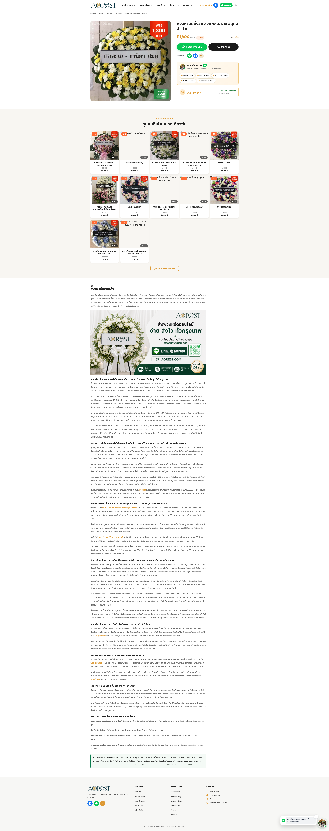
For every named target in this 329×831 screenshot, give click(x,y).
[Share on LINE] (189, 55)
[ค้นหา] (236, 5)
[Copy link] (201, 55)
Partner (186, 5)
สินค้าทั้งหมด (175, 805)
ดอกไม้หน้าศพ (144, 5)
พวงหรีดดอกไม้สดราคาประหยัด (111, 537)
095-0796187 (206, 5)
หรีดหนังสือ (139, 810)
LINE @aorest (100, 635)
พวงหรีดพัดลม (96, 662)
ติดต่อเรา (173, 5)
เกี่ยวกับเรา (174, 810)
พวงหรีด (159, 5)
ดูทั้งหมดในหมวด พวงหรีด (164, 268)
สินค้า (101, 14)
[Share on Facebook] (195, 55)
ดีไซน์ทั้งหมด (95, 679)
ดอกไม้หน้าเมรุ (176, 796)
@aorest (227, 5)
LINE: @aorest (215, 795)
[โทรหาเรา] (102, 803)
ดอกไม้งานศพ (127, 5)
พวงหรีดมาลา (140, 801)
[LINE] (96, 803)
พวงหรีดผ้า (139, 805)
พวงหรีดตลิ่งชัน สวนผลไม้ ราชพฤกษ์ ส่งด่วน (119, 507)
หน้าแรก (93, 14)
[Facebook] (215, 5)
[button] (322, 823)
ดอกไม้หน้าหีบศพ (176, 801)
